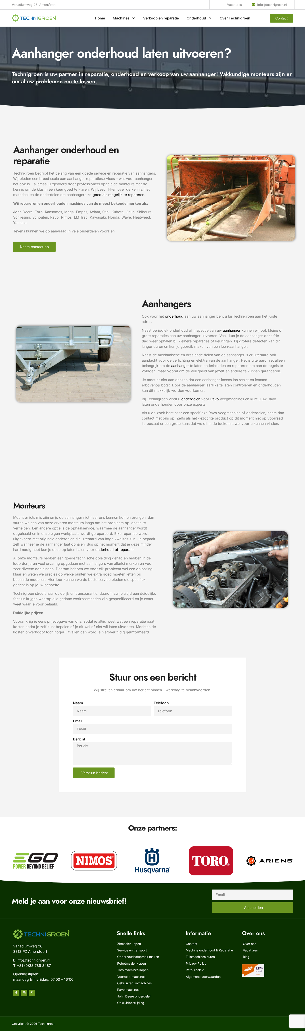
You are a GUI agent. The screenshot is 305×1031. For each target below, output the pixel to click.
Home (100, 18)
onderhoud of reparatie (114, 549)
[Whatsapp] (32, 993)
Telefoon (161, 703)
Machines (121, 18)
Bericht (79, 739)
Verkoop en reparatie (161, 18)
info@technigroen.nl (33, 960)
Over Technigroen (235, 18)
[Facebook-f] (16, 993)
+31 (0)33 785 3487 (34, 965)
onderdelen (190, 399)
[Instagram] (24, 993)
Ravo (214, 399)
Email (77, 721)
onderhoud (174, 316)
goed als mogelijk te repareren (118, 194)
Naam (78, 703)
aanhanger (231, 330)
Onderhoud (196, 18)
